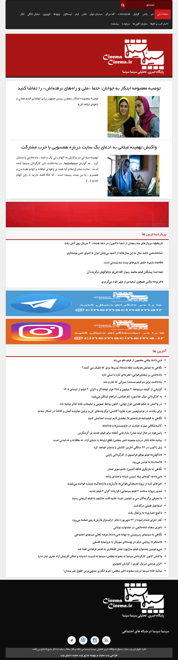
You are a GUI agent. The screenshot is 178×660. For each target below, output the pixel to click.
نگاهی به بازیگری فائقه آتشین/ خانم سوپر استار (134, 469)
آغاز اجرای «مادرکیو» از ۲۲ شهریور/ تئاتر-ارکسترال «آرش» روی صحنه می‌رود (117, 520)
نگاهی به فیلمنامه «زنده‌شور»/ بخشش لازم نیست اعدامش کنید (125, 418)
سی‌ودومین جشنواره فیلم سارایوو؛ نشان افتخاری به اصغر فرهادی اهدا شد (120, 549)
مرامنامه (115, 24)
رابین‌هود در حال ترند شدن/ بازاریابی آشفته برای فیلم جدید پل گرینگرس (120, 433)
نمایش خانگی (33, 14)
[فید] (106, 640)
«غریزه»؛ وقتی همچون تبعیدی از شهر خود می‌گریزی (132, 281)
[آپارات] (83, 640)
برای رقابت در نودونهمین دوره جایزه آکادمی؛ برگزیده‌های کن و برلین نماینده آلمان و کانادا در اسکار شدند (100, 411)
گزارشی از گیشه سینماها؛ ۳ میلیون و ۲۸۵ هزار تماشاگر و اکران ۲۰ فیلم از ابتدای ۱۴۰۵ (113, 389)
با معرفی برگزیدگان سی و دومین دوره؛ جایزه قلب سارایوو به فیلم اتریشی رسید (117, 498)
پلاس (145, 14)
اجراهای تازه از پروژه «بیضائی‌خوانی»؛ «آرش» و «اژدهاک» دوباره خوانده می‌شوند (114, 483)
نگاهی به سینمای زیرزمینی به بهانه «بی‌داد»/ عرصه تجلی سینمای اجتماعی (118, 534)
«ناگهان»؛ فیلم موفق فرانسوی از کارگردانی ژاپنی (134, 454)
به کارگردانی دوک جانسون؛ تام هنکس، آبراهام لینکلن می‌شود (126, 396)
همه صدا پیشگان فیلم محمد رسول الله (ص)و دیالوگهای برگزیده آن (125, 272)
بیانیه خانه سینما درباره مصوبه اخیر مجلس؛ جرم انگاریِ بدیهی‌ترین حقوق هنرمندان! (113, 571)
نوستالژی (67, 14)
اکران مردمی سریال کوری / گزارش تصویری (137, 563)
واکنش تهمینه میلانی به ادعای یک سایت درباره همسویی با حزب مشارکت (89, 147)
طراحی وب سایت (108, 655)
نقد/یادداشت (124, 14)
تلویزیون (47, 14)
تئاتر (22, 14)
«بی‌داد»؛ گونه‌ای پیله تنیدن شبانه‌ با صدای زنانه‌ (134, 476)
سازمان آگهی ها (140, 24)
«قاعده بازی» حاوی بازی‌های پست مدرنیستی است (133, 262)
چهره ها (57, 14)
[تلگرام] (71, 640)
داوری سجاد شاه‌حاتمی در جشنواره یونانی (137, 527)
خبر (152, 14)
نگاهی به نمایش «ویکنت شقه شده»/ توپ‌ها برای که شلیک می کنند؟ (122, 367)
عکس (84, 14)
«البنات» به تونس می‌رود (147, 462)
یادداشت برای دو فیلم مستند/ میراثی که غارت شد (132, 382)
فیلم (77, 14)
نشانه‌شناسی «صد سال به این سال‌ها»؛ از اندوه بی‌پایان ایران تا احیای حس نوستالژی (115, 253)
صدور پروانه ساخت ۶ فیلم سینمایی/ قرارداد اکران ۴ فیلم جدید (125, 491)
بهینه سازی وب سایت (84, 655)
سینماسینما (71, 163)
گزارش (136, 14)
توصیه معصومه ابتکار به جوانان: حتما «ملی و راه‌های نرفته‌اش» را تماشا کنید (89, 88)
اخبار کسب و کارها (159, 24)
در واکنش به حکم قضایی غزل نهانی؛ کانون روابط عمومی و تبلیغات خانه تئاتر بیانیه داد (111, 404)
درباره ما (126, 24)
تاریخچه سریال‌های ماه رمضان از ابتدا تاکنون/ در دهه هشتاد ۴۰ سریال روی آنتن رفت (113, 243)
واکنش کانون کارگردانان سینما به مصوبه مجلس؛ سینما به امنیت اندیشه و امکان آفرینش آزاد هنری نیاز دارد (100, 556)
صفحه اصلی (162, 14)
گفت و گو (110, 14)
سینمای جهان (96, 14)
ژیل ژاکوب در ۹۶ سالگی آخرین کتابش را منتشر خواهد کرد (128, 447)
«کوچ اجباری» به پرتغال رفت (145, 513)
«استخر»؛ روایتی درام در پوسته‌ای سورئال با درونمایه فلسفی (127, 542)
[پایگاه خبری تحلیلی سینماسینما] (89, 57)
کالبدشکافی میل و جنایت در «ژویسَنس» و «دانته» (132, 425)
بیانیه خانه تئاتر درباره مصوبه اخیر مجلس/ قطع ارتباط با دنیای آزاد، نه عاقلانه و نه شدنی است (107, 440)
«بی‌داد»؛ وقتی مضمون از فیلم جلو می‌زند (137, 360)
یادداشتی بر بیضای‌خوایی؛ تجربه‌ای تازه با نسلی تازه (132, 375)
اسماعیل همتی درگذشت (148, 505)
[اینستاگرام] (95, 640)
